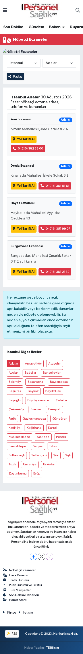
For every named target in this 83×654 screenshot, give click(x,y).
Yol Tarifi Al (26, 139)
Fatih (12, 418)
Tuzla (12, 464)
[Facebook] (33, 556)
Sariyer (38, 446)
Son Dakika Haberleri (24, 595)
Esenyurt (54, 409)
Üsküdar (49, 464)
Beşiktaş (15, 391)
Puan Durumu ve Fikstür (25, 585)
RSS (14, 633)
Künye (11, 612)
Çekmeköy (16, 409)
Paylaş (17, 76)
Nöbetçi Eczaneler (22, 570)
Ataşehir (54, 363)
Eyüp (36, 473)
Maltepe (43, 437)
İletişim (28, 612)
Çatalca (61, 400)
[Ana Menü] (5, 11)
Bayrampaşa (59, 381)
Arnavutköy (33, 363)
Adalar (13, 363)
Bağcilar (30, 372)
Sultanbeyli (17, 455)
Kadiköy (14, 427)
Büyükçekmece (38, 400)
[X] (41, 556)
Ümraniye (30, 464)
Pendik (61, 437)
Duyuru (76, 27)
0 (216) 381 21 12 (57, 271)
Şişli (68, 455)
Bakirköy (15, 381)
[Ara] (77, 11)
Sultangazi (39, 455)
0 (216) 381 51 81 (57, 185)
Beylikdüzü (53, 391)
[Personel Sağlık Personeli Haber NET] (41, 10)
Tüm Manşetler (20, 590)
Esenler (36, 409)
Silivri (53, 446)
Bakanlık (56, 27)
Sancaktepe (17, 446)
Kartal (52, 427)
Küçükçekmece (19, 437)
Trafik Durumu (19, 580)
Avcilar (13, 372)
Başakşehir (35, 381)
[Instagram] (49, 556)
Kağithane (34, 427)
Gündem (36, 27)
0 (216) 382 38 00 (30, 148)
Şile (55, 455)
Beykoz (33, 391)
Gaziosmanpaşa (34, 418)
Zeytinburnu (18, 473)
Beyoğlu (15, 400)
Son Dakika (13, 27)
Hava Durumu (18, 575)
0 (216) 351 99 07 (58, 228)
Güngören (59, 418)
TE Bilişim (52, 647)
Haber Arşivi (18, 600)
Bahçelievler (52, 372)
